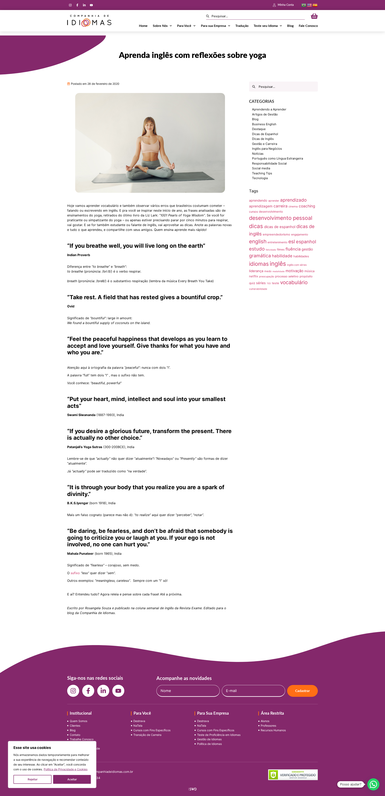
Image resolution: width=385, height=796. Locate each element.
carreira (281, 206)
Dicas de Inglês (263, 139)
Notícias (257, 154)
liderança (256, 271)
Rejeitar (32, 779)
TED (269, 283)
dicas (256, 226)
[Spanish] (315, 5)
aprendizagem (261, 206)
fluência (293, 249)
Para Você (184, 25)
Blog (290, 25)
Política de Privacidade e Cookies (65, 769)
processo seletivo (287, 276)
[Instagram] (70, 5)
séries (261, 283)
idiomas (259, 264)
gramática (260, 256)
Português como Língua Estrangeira (277, 158)
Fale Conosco (308, 25)
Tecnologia (260, 178)
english (257, 241)
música (309, 271)
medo (268, 271)
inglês (278, 263)
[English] (309, 5)
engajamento (299, 234)
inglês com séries (297, 264)
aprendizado (293, 200)
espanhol (306, 241)
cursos (253, 211)
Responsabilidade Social (269, 163)
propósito (306, 276)
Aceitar (72, 779)
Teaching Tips (262, 173)
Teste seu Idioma (266, 25)
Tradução (241, 25)
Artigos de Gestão (265, 114)
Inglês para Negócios (267, 149)
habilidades (301, 256)
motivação (294, 271)
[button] (373, 784)
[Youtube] (91, 5)
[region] (52, 764)
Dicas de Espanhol (265, 134)
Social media (261, 168)
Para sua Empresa (213, 25)
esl (291, 241)
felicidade (271, 249)
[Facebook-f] (77, 5)
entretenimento (277, 242)
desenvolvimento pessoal (280, 218)
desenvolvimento (271, 211)
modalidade (279, 271)
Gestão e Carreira (264, 144)
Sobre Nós (160, 25)
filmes (281, 249)
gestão (307, 249)
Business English (264, 124)
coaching (307, 206)
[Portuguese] (304, 5)
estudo (257, 249)
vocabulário (294, 282)
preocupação (266, 276)
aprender (273, 200)
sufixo (75, 573)
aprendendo (258, 200)
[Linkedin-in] (84, 5)
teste (275, 283)
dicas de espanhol (279, 226)
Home (143, 25)
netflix (253, 276)
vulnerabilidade (258, 288)
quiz (252, 283)
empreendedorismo (276, 234)
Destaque (259, 129)
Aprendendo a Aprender (269, 109)
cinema (293, 206)
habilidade (282, 255)
